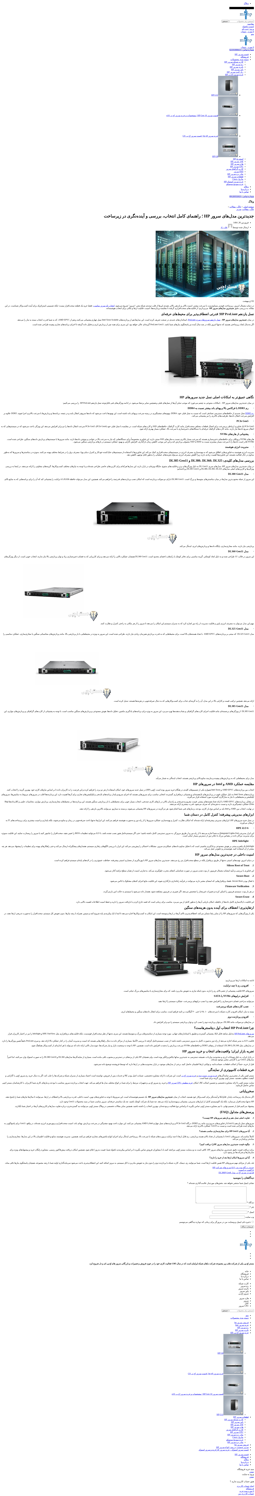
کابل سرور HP (237, 161)
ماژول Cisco (237, 179)
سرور (238, 209)
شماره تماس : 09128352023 (241, 196)
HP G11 (214, 95)
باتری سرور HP (236, 67)
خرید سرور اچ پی (188, 1076)
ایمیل (251, 1212)
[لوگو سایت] (246, 19)
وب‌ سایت (249, 1217)
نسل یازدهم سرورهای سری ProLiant (204, 320)
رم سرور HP (237, 64)
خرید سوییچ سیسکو (234, 184)
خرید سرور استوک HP (233, 182)
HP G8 (215, 156)
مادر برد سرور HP (235, 174)
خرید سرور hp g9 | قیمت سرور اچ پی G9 (200, 136)
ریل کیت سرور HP (235, 72)
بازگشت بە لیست (246, 1170)
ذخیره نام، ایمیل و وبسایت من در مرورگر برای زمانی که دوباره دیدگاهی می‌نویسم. (215, 1222)
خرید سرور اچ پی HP (234, 74)
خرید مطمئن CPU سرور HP (180, 1083)
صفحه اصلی (248, 207)
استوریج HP (238, 159)
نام (252, 1207)
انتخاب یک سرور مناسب (103, 306)
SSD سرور (238, 171)
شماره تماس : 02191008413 (241, 50)
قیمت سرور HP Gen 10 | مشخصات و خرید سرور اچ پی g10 (192, 115)
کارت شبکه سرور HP (233, 62)
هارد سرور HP (237, 164)
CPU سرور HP (236, 166)
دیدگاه (250, 1202)
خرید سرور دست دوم (207, 1076)
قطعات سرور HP (235, 176)
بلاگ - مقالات (235, 207)
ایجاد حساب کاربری (245, 1486)
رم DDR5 (249, 413)
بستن (251, 1472)
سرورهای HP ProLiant (244, 1034)
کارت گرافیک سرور (234, 169)
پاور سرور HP (237, 69)
